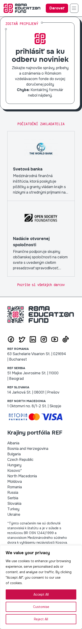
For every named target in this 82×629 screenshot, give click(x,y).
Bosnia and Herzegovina (27, 448)
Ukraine (13, 514)
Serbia (12, 498)
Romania (14, 487)
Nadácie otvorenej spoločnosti (41, 238)
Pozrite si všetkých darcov (41, 285)
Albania (13, 443)
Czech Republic (20, 459)
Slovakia (14, 503)
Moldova (14, 481)
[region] (41, 587)
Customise (41, 607)
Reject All (41, 619)
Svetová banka (41, 166)
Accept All (41, 594)
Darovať (56, 8)
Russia (12, 492)
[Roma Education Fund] (22, 8)
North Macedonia (22, 476)
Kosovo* (14, 470)
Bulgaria (14, 454)
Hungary (14, 465)
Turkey (13, 509)
